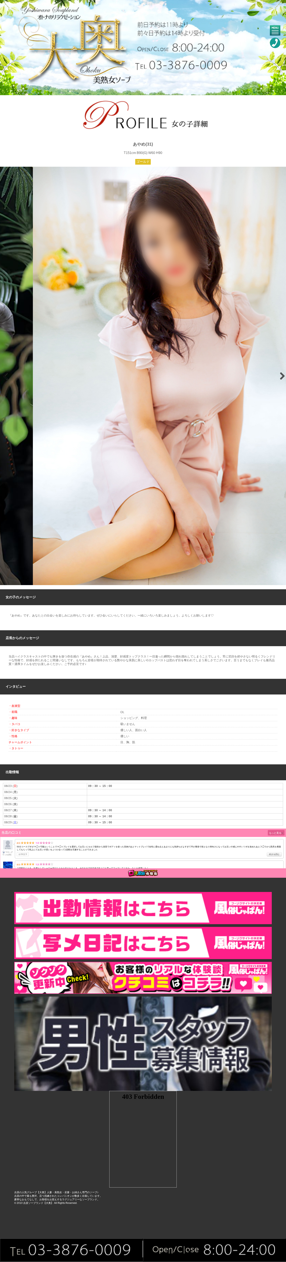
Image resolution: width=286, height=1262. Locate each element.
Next (281, 376)
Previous (5, 376)
